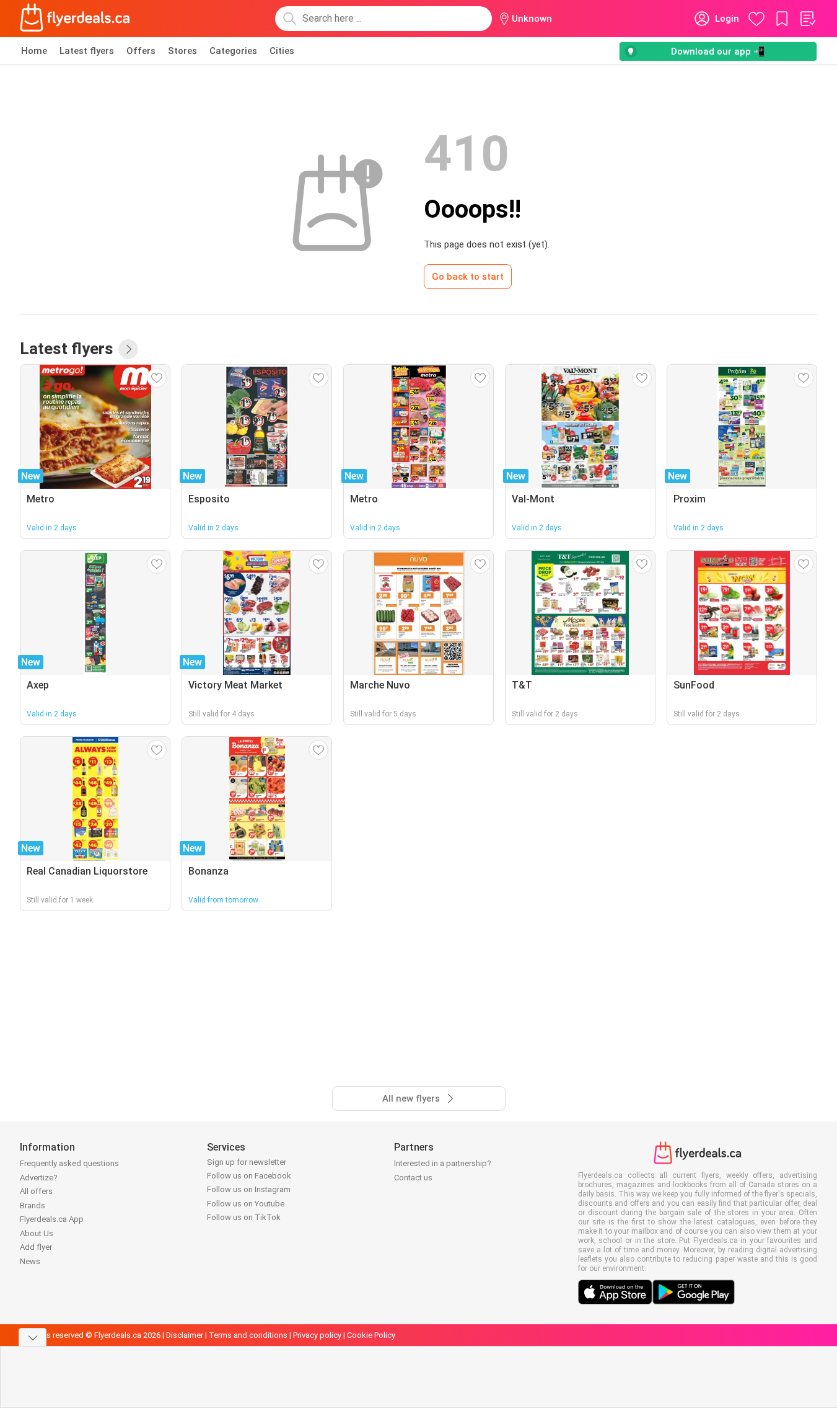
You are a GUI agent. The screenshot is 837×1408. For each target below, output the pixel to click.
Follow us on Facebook (249, 1175)
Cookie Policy (371, 1335)
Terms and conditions (248, 1335)
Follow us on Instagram (249, 1189)
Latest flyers (86, 50)
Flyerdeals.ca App (52, 1219)
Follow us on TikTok (244, 1217)
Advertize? (39, 1177)
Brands (32, 1205)
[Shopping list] (807, 19)
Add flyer (36, 1247)
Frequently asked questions (69, 1163)
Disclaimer (184, 1335)
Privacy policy (317, 1335)
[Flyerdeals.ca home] (75, 18)
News (30, 1261)
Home (34, 50)
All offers (36, 1191)
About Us (36, 1233)
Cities (282, 50)
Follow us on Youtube (245, 1203)
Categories (233, 50)
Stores (182, 50)
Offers (141, 50)
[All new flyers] (128, 349)
